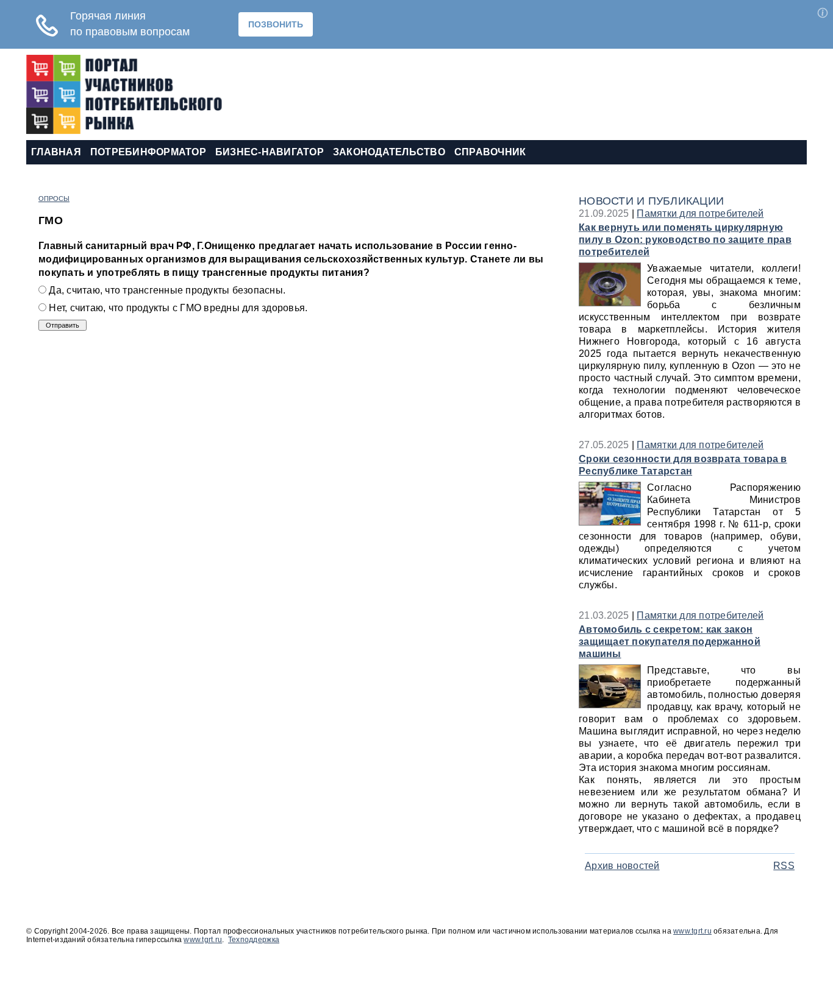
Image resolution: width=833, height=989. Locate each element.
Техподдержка (253, 939)
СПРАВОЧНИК (490, 152)
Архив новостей (622, 866)
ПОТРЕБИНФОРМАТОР (148, 152)
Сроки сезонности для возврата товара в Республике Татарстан (683, 465)
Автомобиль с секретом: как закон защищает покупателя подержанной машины (669, 641)
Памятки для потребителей (700, 213)
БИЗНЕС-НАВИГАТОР (269, 152)
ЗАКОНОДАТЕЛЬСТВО (389, 152)
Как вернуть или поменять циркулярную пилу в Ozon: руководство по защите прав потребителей (685, 239)
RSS (784, 866)
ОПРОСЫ (54, 198)
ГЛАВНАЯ (56, 152)
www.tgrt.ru (692, 931)
